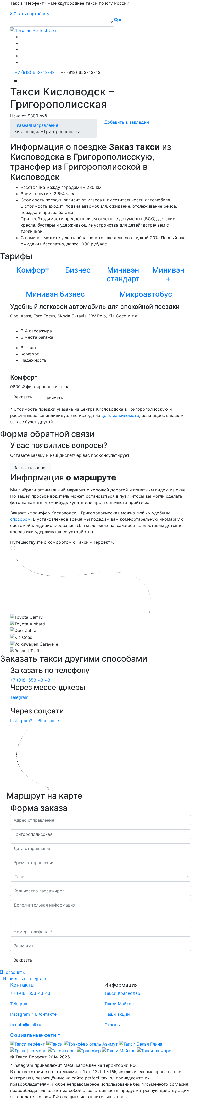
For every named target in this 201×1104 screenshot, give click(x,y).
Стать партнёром (31, 13)
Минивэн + (168, 274)
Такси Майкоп (119, 1003)
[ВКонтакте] (22, 36)
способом (20, 519)
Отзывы (112, 1024)
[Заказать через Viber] (22, 61)
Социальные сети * (35, 1035)
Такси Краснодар (122, 993)
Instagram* (21, 720)
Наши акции (117, 1014)
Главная (22, 125)
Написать (53, 397)
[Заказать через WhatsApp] (22, 49)
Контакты (22, 985)
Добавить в (126, 122)
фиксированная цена (47, 386)
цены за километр (120, 415)
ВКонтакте (48, 720)
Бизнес (78, 270)
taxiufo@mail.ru (25, 1024)
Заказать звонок (31, 467)
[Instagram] (22, 43)
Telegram (19, 697)
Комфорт (32, 270)
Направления (44, 125)
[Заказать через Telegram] (22, 55)
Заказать (23, 396)
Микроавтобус (145, 294)
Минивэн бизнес (55, 294)
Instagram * (21, 1014)
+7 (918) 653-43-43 (34, 72)
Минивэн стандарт (123, 274)
